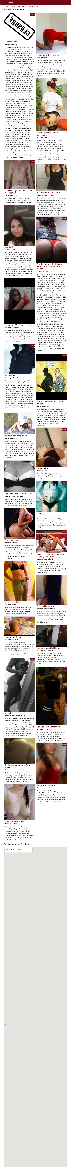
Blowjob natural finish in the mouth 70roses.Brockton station (49, 266)
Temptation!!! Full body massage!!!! (47, 133)
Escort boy (10, 375)
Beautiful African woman (48, 55)
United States (15, 6)
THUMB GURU (8, 3)
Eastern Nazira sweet (46, 606)
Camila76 (9, 247)
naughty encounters (46, 785)
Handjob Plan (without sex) (49, 727)
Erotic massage (12, 540)
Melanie (8, 713)
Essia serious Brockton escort (18, 494)
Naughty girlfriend (13, 637)
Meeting (40, 513)
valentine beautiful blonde (48, 648)
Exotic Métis (42, 468)
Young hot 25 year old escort (18, 325)
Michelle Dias (11, 42)
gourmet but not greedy (16, 436)
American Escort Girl (14, 821)
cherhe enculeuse (13, 602)
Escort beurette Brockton (48, 192)
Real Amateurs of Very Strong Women (18, 766)
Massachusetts (27, 6)
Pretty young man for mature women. (50, 402)
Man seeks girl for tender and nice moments (18, 191)
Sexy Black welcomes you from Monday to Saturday (51, 555)
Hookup (6, 6)
